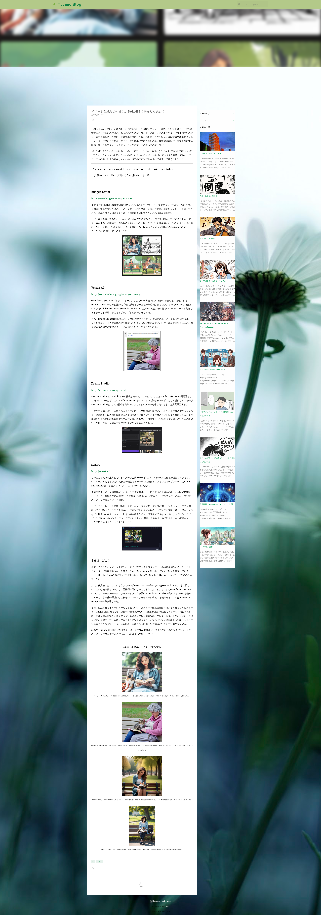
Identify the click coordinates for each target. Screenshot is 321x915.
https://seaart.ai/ (100, 471)
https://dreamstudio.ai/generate (109, 390)
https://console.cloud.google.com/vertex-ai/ (115, 294)
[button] (92, 120)
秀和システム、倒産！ (208, 196)
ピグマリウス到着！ (208, 238)
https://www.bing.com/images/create (111, 198)
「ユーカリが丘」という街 (210, 153)
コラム (99, 862)
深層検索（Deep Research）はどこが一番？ (217, 504)
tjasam (167, 906)
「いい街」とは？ (207, 547)
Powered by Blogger (162, 901)
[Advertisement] (160, 85)
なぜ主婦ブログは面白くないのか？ (214, 281)
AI (93, 862)
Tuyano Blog (69, 4)
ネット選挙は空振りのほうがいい (213, 370)
